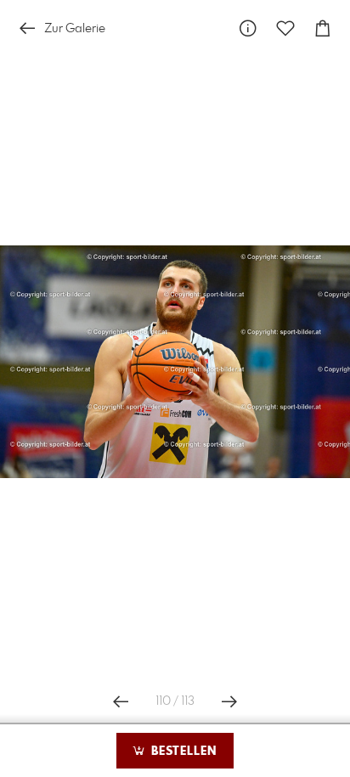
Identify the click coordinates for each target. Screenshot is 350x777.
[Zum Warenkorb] (323, 28)
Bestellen (182, 751)
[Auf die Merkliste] (285, 28)
